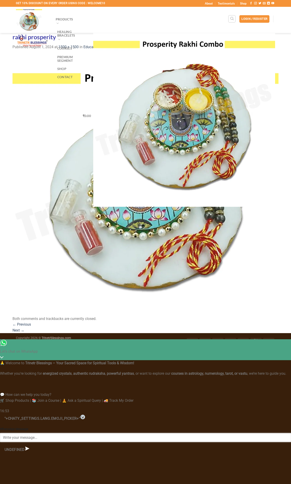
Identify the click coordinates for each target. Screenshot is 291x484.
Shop (243, 3)
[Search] (232, 18)
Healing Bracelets (66, 33)
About (209, 3)
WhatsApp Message (14, 429)
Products (64, 19)
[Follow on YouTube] (272, 3)
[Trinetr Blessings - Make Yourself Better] (32, 28)
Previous (22, 324)
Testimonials (226, 3)
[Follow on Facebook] (251, 3)
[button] (254, 19)
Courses (64, 48)
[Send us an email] (264, 3)
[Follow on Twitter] (259, 3)
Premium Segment (65, 58)
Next (18, 330)
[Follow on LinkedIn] (268, 3)
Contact (65, 77)
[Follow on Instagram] (255, 3)
